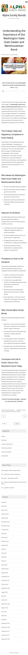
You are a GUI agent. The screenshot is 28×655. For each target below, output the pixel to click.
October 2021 (4, 584)
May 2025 (3, 502)
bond (21, 410)
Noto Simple (16, 652)
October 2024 (4, 529)
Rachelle (16, 54)
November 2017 (5, 635)
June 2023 (3, 553)
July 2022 (3, 561)
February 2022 (5, 568)
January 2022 (4, 572)
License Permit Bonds (7, 444)
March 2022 (4, 565)
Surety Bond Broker (10, 410)
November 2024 (5, 525)
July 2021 (3, 596)
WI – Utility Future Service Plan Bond (10, 474)
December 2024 (5, 522)
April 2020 (3, 619)
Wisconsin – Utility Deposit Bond (9, 478)
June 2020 (3, 611)
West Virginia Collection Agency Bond (10, 470)
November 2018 (5, 623)
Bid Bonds (4, 440)
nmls (16, 87)
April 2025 (3, 506)
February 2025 (5, 514)
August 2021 (4, 592)
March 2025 (4, 510)
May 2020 (3, 615)
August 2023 (4, 545)
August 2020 (4, 608)
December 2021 (5, 576)
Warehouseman (8, 411)
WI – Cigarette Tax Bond (7, 487)
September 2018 (5, 627)
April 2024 (3, 533)
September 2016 (5, 639)
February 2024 (5, 541)
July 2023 (3, 549)
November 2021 (5, 580)
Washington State (16, 411)
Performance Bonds (6, 448)
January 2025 (4, 518)
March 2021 (4, 600)
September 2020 (5, 604)
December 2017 (5, 631)
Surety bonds (4, 456)
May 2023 (3, 557)
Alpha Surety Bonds (14, 15)
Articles (3, 436)
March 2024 (4, 537)
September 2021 (5, 588)
